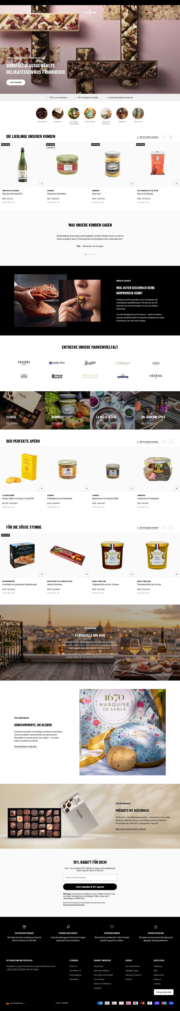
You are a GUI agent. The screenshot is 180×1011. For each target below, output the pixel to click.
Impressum (158, 966)
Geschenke (98, 966)
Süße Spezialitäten (101, 970)
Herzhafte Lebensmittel (103, 975)
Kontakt (128, 979)
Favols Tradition (99, 581)
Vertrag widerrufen (163, 992)
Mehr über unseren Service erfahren (131, 829)
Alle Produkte (12, 423)
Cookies (157, 984)
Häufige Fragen (131, 970)
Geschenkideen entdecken (25, 746)
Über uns (73, 966)
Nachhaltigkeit (75, 975)
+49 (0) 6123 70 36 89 (15, 969)
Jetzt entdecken (15, 82)
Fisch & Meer (99, 979)
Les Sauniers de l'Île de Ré (147, 190)
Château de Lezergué (10, 190)
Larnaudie (141, 495)
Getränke (97, 988)
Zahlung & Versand (133, 975)
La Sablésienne (8, 495)
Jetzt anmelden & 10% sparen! (90, 886)
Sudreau (50, 190)
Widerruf (157, 979)
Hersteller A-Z (75, 970)
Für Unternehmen (132, 966)
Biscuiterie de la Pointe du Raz (59, 581)
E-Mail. (35, 969)
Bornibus (95, 190)
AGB (155, 970)
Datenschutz (159, 975)
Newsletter (74, 979)
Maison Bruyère (8, 581)
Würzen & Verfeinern (102, 984)
